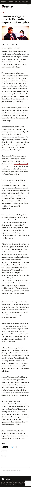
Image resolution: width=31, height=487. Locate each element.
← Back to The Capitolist (11, 471)
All (3, 12)
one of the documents (21, 164)
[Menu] (28, 6)
